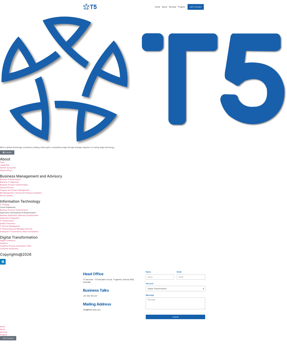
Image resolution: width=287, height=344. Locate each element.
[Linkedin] (3, 262)
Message (150, 295)
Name (148, 272)
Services (149, 283)
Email (179, 272)
